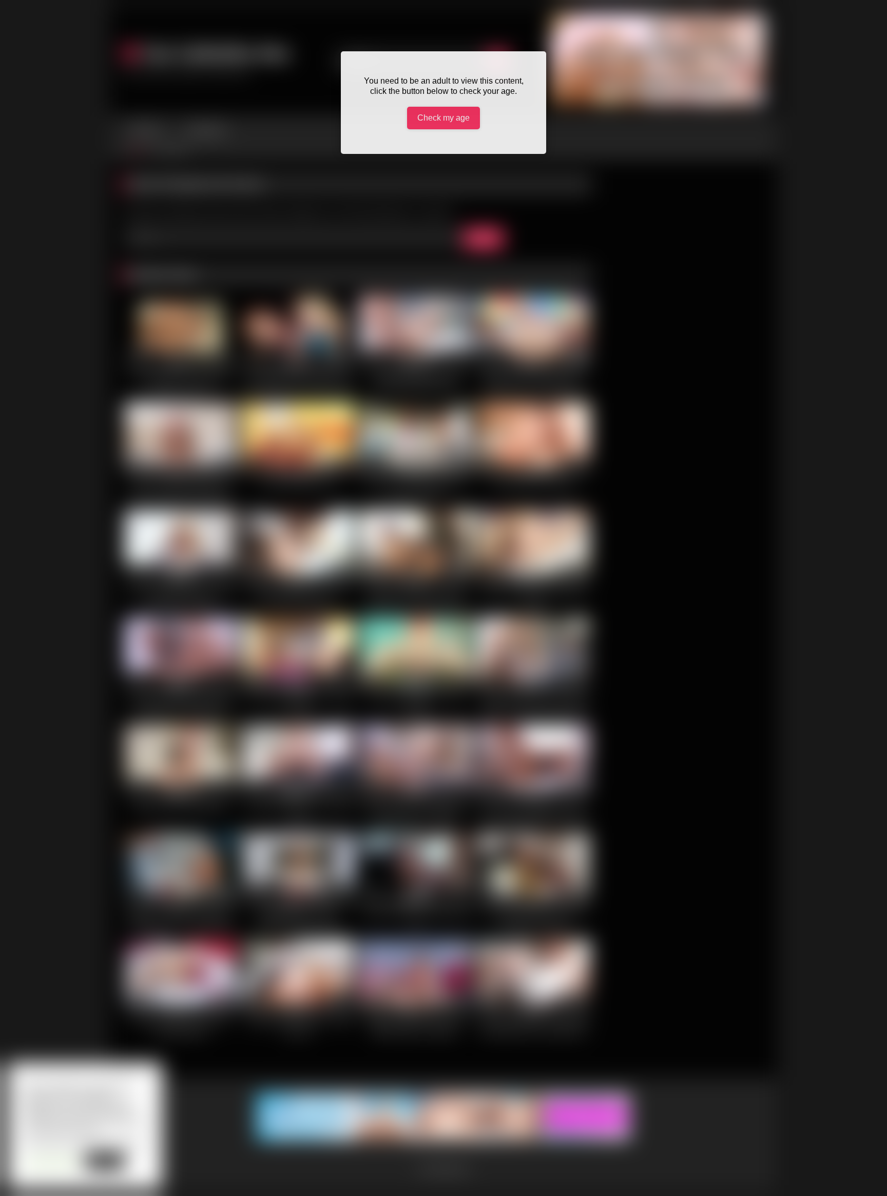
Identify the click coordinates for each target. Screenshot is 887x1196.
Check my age (443, 117)
